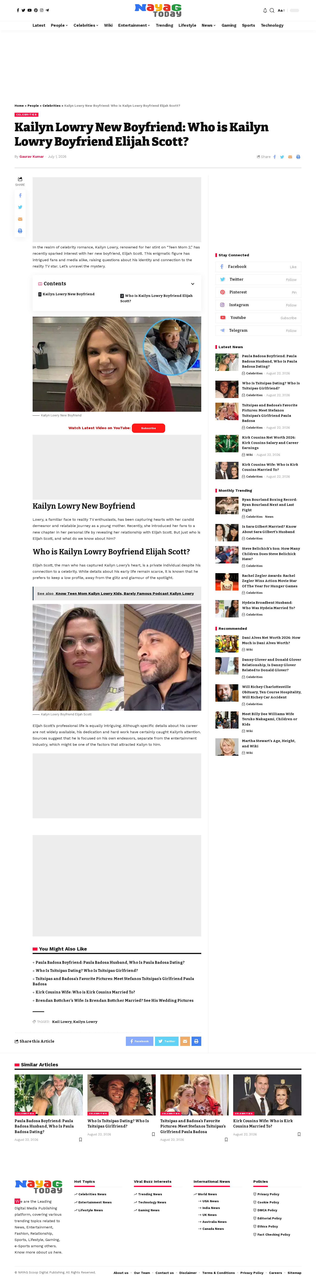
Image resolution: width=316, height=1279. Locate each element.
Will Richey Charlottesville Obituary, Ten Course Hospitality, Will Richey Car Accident (271, 692)
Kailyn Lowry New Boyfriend (69, 294)
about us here (48, 1252)
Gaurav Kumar (31, 156)
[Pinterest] (36, 10)
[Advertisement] (158, 64)
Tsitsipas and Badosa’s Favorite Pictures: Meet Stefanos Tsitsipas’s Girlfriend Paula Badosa (193, 1126)
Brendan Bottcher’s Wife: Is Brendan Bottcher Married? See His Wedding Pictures (115, 1000)
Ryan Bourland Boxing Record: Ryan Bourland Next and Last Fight (269, 504)
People (33, 105)
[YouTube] (29, 10)
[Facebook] (18, 10)
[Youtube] (258, 318)
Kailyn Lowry (85, 1022)
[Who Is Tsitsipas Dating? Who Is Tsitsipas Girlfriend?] (227, 389)
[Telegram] (47, 10)
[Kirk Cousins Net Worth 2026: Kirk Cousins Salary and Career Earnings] (227, 443)
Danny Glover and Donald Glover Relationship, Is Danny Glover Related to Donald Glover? (271, 665)
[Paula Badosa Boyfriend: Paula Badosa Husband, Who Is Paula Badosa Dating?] (227, 362)
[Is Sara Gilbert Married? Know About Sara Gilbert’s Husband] (227, 532)
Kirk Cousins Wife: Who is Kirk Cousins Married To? (85, 992)
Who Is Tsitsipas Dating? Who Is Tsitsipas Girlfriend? (87, 970)
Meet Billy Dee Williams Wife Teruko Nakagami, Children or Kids (269, 719)
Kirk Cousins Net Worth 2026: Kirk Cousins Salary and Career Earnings (270, 442)
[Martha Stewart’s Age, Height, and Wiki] (227, 747)
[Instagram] (41, 10)
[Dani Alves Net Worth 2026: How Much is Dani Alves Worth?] (227, 643)
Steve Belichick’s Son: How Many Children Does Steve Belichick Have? (271, 553)
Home (19, 105)
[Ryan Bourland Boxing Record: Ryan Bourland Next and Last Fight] (227, 505)
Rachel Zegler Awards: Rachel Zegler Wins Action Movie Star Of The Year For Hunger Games (269, 581)
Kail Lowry (61, 1022)
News (269, 516)
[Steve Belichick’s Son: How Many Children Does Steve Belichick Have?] (227, 554)
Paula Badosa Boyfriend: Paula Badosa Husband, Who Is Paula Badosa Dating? (110, 962)
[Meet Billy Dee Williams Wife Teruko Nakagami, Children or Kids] (227, 720)
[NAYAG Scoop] (158, 10)
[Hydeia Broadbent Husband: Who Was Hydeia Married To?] (227, 608)
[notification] (265, 10)
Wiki (249, 454)
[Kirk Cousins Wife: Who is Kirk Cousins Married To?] (227, 470)
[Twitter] (23, 10)
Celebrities (52, 105)
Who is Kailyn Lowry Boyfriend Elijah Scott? (156, 298)
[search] (272, 10)
